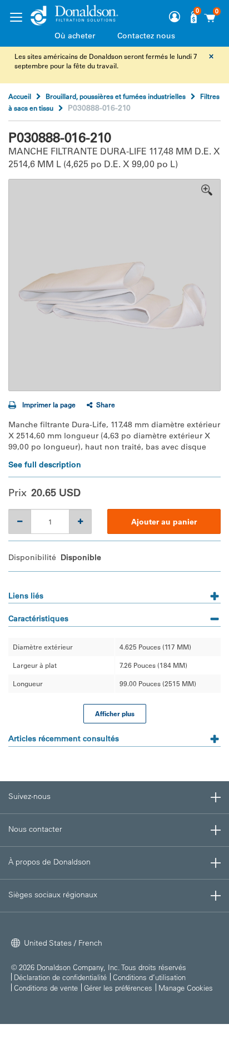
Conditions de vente (46, 987)
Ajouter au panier (164, 522)
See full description (44, 464)
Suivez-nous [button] (29, 796)
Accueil (19, 96)
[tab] (114, 592)
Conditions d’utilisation (149, 977)
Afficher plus (115, 713)
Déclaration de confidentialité (60, 977)
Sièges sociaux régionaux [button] (52, 895)
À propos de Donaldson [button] (49, 862)
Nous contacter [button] (35, 829)
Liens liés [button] (25, 596)
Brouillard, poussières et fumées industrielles (116, 96)
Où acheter (74, 36)
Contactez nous (146, 36)
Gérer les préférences (118, 987)
